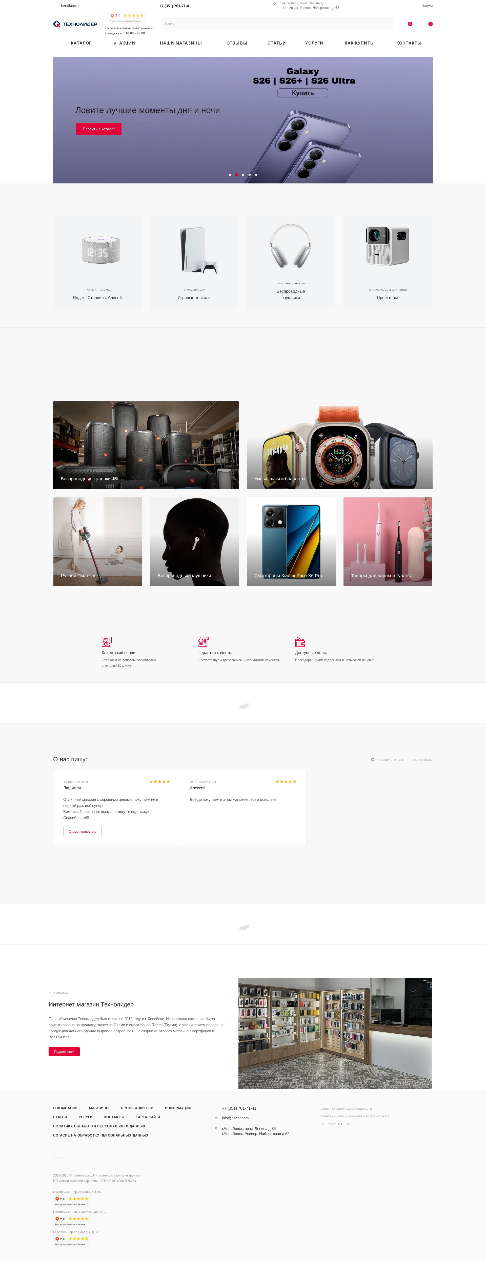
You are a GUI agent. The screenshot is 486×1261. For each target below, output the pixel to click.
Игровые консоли (194, 298)
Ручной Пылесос (78, 575)
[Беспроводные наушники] (290, 245)
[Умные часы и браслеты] (340, 445)
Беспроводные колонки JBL (90, 478)
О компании (65, 1108)
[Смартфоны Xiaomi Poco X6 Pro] (291, 541)
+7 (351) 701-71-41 (175, 6)
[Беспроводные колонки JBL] (146, 445)
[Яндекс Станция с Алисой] (97, 245)
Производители (137, 1108)
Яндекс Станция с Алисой (97, 298)
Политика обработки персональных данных (99, 1126)
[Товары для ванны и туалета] (387, 541)
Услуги (86, 1117)
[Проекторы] (387, 245)
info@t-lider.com (235, 1118)
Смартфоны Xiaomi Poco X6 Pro (288, 575)
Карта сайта (148, 1117)
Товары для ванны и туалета (382, 575)
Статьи (60, 1117)
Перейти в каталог (99, 138)
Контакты (114, 1117)
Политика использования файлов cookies (355, 1116)
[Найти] (387, 23)
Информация (178, 1108)
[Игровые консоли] (194, 245)
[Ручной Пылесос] (97, 541)
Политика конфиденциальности (346, 1108)
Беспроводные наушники (184, 575)
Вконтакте (58, 1152)
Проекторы (387, 298)
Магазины (99, 1108)
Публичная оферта (335, 1124)
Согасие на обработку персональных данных (101, 1135)
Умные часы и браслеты (279, 478)
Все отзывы (423, 760)
